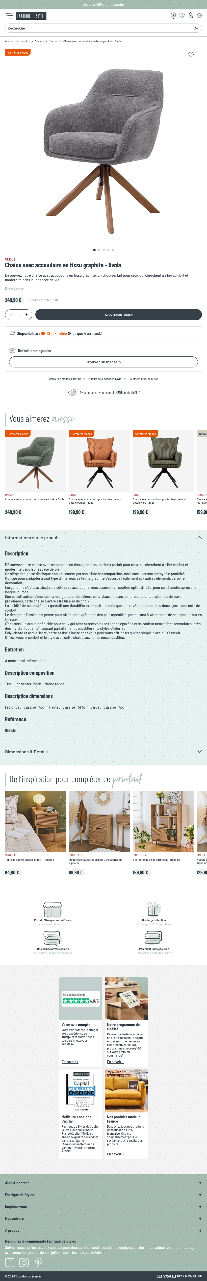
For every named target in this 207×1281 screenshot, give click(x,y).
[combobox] (97, 28)
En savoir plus (14, 288)
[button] (103, 537)
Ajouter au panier (119, 314)
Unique (10, 259)
